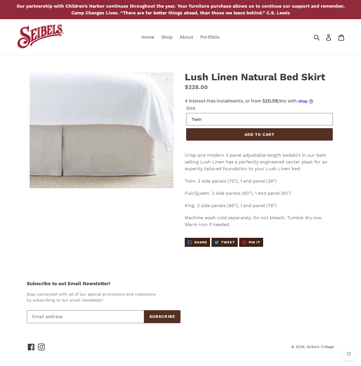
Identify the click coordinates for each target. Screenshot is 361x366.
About (186, 37)
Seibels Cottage (320, 347)
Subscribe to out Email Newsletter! (68, 283)
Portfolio (210, 37)
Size (190, 108)
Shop (167, 37)
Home (147, 37)
